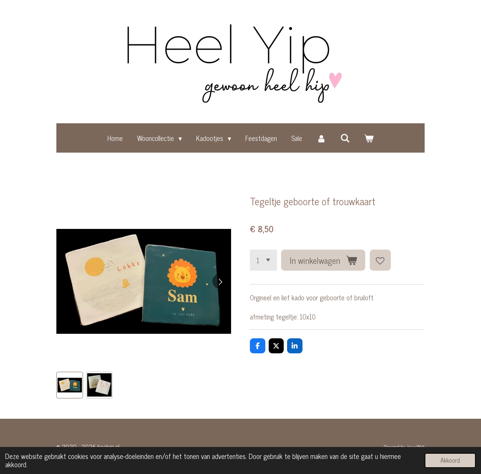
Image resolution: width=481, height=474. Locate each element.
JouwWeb (415, 446)
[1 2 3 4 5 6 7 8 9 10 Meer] (263, 260)
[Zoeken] (345, 137)
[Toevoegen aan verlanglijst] (380, 260)
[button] (69, 385)
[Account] (321, 138)
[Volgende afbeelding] (219, 281)
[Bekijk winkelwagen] (369, 138)
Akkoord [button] (450, 460)
